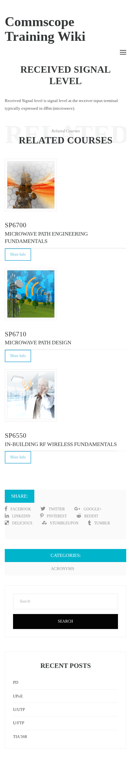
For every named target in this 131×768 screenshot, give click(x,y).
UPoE (18, 696)
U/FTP (18, 722)
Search (65, 621)
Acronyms (62, 568)
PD (15, 682)
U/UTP (19, 709)
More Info (18, 254)
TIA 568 (20, 736)
